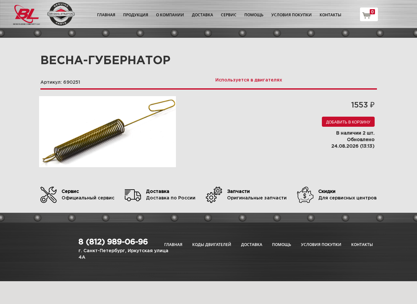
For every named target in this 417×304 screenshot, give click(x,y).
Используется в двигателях (248, 80)
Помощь (254, 15)
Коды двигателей (211, 244)
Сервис (229, 15)
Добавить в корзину (348, 121)
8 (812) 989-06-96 (113, 242)
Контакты (330, 15)
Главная (106, 15)
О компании (170, 15)
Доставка (202, 15)
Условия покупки (291, 15)
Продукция (135, 15)
